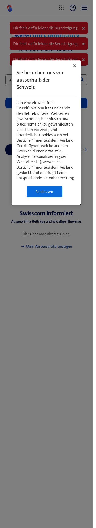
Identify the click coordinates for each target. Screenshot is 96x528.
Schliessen (44, 192)
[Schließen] (75, 66)
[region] (46, 132)
